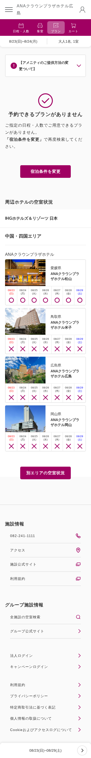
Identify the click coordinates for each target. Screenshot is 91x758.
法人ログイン (21, 656)
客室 (40, 31)
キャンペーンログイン (29, 667)
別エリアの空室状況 (45, 473)
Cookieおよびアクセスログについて (41, 730)
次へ (82, 750)
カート (73, 31)
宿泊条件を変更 (46, 171)
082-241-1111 (22, 536)
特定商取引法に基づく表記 (33, 707)
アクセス (17, 550)
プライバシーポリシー (29, 696)
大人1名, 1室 (68, 41)
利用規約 (17, 579)
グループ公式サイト (27, 631)
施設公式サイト (23, 564)
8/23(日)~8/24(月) (23, 41)
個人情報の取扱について (31, 718)
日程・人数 (21, 31)
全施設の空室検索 (25, 617)
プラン (56, 31)
